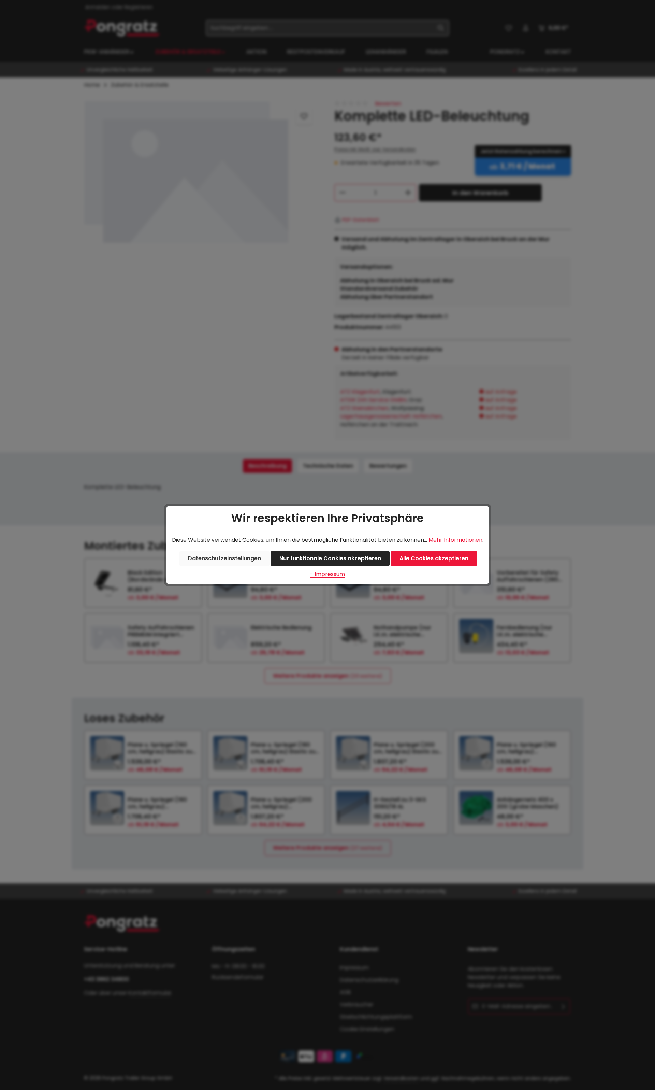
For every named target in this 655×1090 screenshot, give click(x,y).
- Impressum (327, 574)
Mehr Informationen (455, 540)
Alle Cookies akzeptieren (433, 558)
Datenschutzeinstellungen (224, 558)
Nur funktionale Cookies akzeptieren (330, 558)
